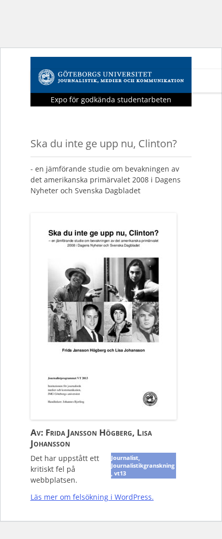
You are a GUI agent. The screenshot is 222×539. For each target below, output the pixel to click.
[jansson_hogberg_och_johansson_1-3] (103, 416)
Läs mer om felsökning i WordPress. (92, 497)
